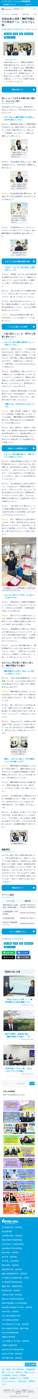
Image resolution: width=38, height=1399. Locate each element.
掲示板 (8, 1369)
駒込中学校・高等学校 (10, 1252)
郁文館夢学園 (7, 1231)
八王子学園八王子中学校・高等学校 (15, 1341)
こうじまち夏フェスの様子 (18, 327)
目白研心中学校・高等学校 (12, 1354)
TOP (3, 1369)
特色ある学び (29, 34)
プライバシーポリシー (9, 1381)
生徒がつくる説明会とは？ (18, 448)
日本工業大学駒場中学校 (11, 1316)
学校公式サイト (18, 89)
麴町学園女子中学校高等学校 (13, 29)
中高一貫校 (8, 34)
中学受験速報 (6, 1375)
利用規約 (26, 1378)
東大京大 (15, 1375)
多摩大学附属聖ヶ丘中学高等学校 (14, 1303)
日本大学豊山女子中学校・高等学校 (15, 1324)
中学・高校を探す (18, 1369)
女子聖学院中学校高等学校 (12, 1282)
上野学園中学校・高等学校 (12, 1236)
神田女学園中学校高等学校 (12, 1240)
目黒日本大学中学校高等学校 (13, 1349)
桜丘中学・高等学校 (9, 1257)
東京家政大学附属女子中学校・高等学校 (17, 1307)
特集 (3, 1372)
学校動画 (23, 1375)
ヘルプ (4, 1384)
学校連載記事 (30, 1369)
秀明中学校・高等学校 (10, 1265)
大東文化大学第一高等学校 (12, 1295)
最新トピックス (29, 1372)
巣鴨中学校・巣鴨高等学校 (12, 1286)
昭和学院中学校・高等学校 (12, 1269)
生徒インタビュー (10, 37)
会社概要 (5, 1378)
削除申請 (32, 1381)
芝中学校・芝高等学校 (10, 1261)
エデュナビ (10, 1372)
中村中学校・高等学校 (10, 1311)
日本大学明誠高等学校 (10, 1332)
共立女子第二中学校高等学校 (13, 1244)
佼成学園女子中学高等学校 (12, 1248)
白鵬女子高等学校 (8, 1337)
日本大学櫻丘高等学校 (10, 1320)
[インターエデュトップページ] (19, 1221)
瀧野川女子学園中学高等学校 (13, 1299)
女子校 (15, 34)
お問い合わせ (22, 1381)
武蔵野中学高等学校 (9, 1345)
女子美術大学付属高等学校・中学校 (15, 1278)
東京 (21, 34)
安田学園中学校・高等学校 (12, 1358)
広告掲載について (15, 1378)
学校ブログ (19, 1372)
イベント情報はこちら (17, 931)
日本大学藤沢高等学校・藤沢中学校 (15, 1328)
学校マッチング (10, 4)
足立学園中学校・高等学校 (12, 1227)
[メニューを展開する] (34, 9)
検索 (32, 1083)
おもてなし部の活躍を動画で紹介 (17, 261)
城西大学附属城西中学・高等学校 (14, 1273)
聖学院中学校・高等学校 (11, 1290)
